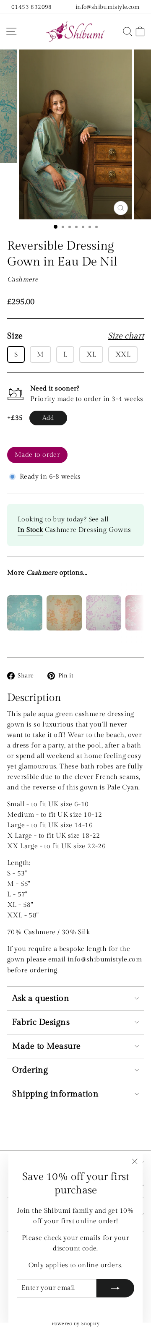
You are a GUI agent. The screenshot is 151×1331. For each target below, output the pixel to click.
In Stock (30, 530)
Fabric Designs (41, 1022)
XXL (122, 354)
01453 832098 (31, 6)
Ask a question (40, 998)
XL (91, 354)
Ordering (30, 1070)
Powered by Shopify (75, 1323)
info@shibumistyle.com (108, 6)
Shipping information (55, 1094)
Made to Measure (46, 1046)
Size (75, 336)
